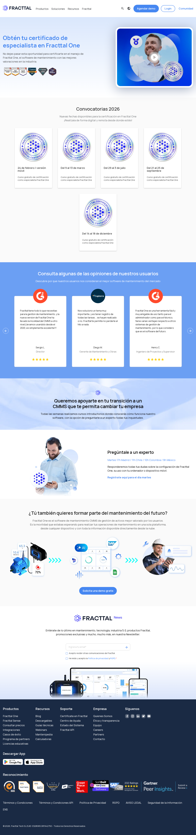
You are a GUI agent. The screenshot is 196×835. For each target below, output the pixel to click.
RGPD (112, 658)
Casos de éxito (12, 734)
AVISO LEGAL (133, 802)
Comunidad (186, 8)
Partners (98, 734)
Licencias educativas (15, 743)
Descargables (43, 720)
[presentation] (6, 331)
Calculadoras (43, 739)
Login (168, 8)
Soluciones (58, 8)
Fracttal (86, 8)
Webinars (41, 730)
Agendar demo (146, 8)
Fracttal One (10, 716)
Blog (38, 716)
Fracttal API (67, 730)
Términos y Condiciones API (56, 802)
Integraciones (11, 730)
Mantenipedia (44, 734)
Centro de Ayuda (70, 720)
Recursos (73, 8)
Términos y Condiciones (18, 802)
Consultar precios (14, 725)
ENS (5, 809)
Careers (98, 730)
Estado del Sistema (72, 725)
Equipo (97, 725)
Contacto (99, 739)
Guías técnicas (44, 725)
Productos (42, 8)
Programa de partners (16, 739)
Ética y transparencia (106, 720)
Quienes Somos (102, 716)
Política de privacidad (98, 658)
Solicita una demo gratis (98, 590)
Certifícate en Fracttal (74, 716)
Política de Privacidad (92, 802)
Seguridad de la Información (165, 802)
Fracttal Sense (12, 720)
